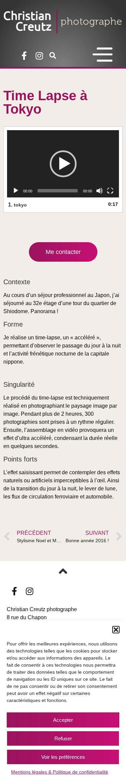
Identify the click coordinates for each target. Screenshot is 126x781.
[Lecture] (15, 190)
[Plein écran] (110, 190)
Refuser (63, 738)
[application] (63, 163)
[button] (116, 629)
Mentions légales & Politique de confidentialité (59, 772)
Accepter (63, 720)
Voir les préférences (63, 757)
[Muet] (99, 190)
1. (17, 205)
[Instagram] (39, 55)
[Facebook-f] (24, 55)
